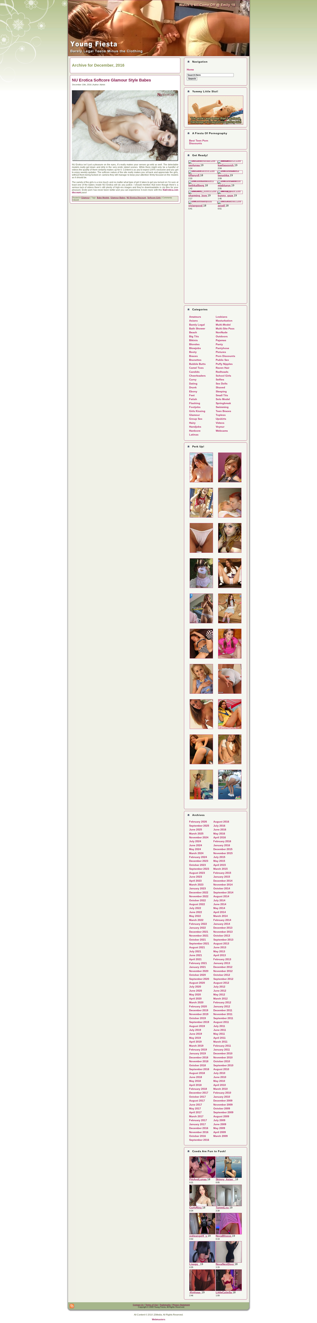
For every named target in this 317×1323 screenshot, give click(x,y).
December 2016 (198, 1128)
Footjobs (195, 407)
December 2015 (222, 849)
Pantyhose (222, 348)
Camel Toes (196, 367)
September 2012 (223, 978)
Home (190, 69)
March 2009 (220, 1136)
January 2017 (197, 1124)
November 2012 (223, 971)
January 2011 (221, 1049)
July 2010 (219, 1073)
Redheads (222, 371)
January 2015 (221, 876)
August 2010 (221, 1069)
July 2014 (219, 900)
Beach (193, 332)
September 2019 (199, 1022)
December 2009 (222, 1100)
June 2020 (195, 990)
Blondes (194, 344)
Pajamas (221, 340)
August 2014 (221, 896)
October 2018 (197, 1065)
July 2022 (195, 908)
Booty (193, 352)
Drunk (193, 387)
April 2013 (219, 955)
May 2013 (219, 951)
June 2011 (219, 1029)
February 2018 (198, 1088)
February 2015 (222, 872)
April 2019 (195, 1041)
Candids (194, 371)
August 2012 (221, 982)
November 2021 (198, 935)
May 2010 (219, 1080)
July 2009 (219, 1120)
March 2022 (196, 920)
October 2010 (221, 1061)
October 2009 (221, 1108)
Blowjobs (195, 348)
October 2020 (197, 974)
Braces (193, 356)
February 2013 (222, 959)
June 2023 (195, 876)
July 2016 (219, 825)
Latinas (193, 434)
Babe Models (103, 198)
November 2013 (223, 931)
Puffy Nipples (224, 363)
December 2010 (222, 1053)
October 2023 (197, 864)
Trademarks (165, 1305)
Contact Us (138, 1305)
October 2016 (197, 1136)
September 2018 (199, 1069)
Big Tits (194, 336)
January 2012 (221, 1006)
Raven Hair (222, 367)
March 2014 (220, 915)
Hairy (192, 422)
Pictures (221, 352)
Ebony (193, 391)
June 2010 (219, 1077)
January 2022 (197, 927)
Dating (193, 383)
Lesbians (221, 316)
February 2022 (198, 923)
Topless (221, 414)
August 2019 (197, 1026)
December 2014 (222, 880)
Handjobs (195, 426)
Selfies (220, 379)
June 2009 (219, 1124)
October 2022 (197, 900)
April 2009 (219, 1132)
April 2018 (195, 1085)
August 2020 (197, 982)
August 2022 (197, 904)
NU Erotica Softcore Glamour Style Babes (111, 80)
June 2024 (195, 845)
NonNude (221, 332)
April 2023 (195, 880)
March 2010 (220, 1088)
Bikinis (193, 340)
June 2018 (195, 1077)
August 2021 (197, 947)
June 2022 (195, 912)
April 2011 (219, 1037)
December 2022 (198, 892)
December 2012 (222, 967)
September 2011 (223, 1018)
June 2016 (219, 829)
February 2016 (222, 841)
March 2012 (220, 998)
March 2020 (196, 1002)
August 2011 (221, 1022)
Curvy (192, 379)
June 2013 (219, 947)
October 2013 (221, 935)
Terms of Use (151, 1305)
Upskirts (221, 418)
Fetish (193, 399)
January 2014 (221, 923)
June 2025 (195, 829)
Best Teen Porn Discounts (198, 142)
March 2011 (220, 1041)
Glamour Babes (117, 198)
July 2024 (195, 841)
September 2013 (223, 939)
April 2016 (219, 837)
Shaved (220, 387)
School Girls (223, 375)
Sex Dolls (221, 383)
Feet (192, 395)
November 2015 (223, 853)
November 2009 (223, 1104)
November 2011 (222, 1014)
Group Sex (195, 418)
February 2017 (198, 1120)
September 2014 (223, 892)
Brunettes (195, 359)
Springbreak (223, 403)
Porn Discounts (225, 356)
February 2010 (222, 1092)
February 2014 (222, 920)
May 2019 (195, 1037)
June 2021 (195, 955)
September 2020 (199, 978)
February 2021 (198, 963)
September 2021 (199, 943)
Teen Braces (223, 411)
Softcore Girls (154, 198)
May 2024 (195, 849)
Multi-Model (223, 324)
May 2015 (219, 860)
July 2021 (195, 951)
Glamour (85, 198)
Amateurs (195, 316)
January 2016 (221, 845)
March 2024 (196, 853)
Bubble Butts (197, 363)
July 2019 (195, 1029)
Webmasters (158, 1319)
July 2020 (195, 986)
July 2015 (219, 857)
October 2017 (197, 1096)
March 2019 (196, 1045)
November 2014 (223, 884)
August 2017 (197, 1100)
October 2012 (221, 974)
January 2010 (221, 1096)
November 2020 (198, 971)
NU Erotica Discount (136, 198)
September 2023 (199, 868)
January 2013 (221, 963)
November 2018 (198, 1061)
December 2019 (198, 1010)
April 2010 (219, 1085)
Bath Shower (197, 328)
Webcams (222, 430)
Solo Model (223, 399)
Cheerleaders (197, 375)
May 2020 (195, 994)
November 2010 (223, 1057)
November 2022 (198, 896)
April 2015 (219, 864)
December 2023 (198, 860)
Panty (219, 344)
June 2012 (219, 990)
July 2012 (219, 986)
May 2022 (195, 915)
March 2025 (196, 833)
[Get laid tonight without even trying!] (215, 110)
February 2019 (198, 1049)
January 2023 (197, 888)
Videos (220, 422)
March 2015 (220, 868)
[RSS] (72, 1306)
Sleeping (221, 391)
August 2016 (221, 821)
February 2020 (198, 1006)
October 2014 (221, 888)
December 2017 (198, 1092)
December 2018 (198, 1057)
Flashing (194, 403)
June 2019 (195, 1033)
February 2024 (198, 857)
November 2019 (198, 1014)
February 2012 (222, 1002)
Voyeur (220, 426)
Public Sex (222, 359)
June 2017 (195, 1104)
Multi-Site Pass (225, 328)
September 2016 (199, 1139)
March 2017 (196, 1116)
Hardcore (195, 430)
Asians (193, 320)
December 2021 (198, 931)
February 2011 (222, 1045)
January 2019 (197, 1053)
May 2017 (195, 1108)
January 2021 (197, 967)
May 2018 (195, 1080)
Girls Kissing (197, 411)
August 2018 (197, 1073)
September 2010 (223, 1065)
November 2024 (198, 837)
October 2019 (197, 1018)
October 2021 (197, 939)
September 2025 (199, 825)
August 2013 (221, 943)
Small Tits (222, 395)
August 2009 (221, 1116)
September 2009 (223, 1112)
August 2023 (197, 872)
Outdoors (222, 336)
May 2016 (219, 833)
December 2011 (222, 1010)
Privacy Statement (181, 1305)
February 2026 (198, 821)
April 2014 (219, 912)
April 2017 (195, 1112)
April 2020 (195, 998)
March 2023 (196, 884)
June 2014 (219, 904)
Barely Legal (197, 324)
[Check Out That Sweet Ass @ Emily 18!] (158, 55)
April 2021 (195, 959)
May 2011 (219, 1033)
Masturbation (224, 320)
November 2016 (198, 1132)
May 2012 (219, 994)
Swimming (222, 407)
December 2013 (222, 927)
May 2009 (219, 1128)
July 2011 (219, 1026)
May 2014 (219, 908)
